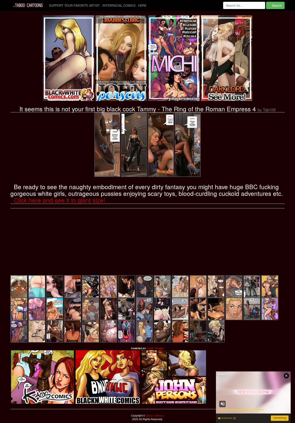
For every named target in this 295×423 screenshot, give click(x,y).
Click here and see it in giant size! (59, 200)
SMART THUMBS (155, 348)
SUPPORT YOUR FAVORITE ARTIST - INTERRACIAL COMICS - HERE (97, 5)
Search (276, 5)
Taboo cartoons (154, 415)
